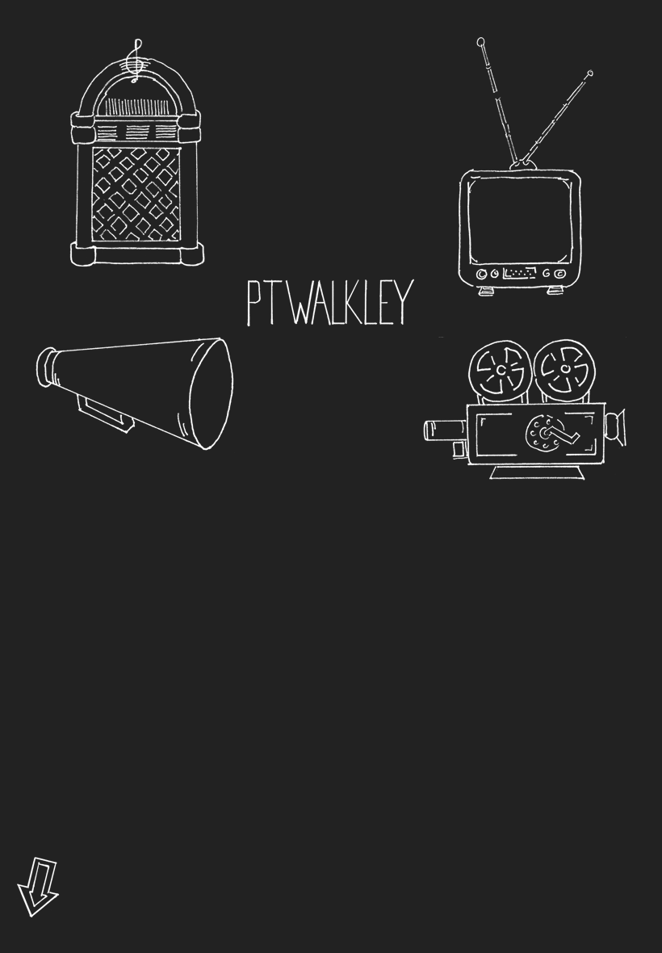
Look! (38, 889)
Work (525, 167)
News (137, 395)
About (331, 303)
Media (525, 409)
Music (137, 153)
